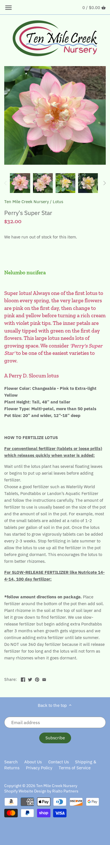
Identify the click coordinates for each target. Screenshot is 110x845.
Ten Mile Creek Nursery (26, 201)
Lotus (58, 201)
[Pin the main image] (37, 678)
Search (11, 761)
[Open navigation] (8, 7)
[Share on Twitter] (30, 678)
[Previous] (5, 183)
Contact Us (58, 761)
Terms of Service (75, 767)
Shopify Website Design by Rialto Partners (41, 791)
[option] (20, 183)
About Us (33, 761)
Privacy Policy (39, 767)
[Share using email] (44, 678)
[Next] (104, 183)
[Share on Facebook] (23, 678)
